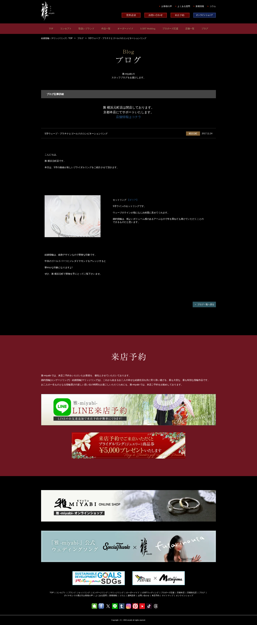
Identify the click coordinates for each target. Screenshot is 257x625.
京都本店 (181, 592)
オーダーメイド (125, 28)
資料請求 (131, 595)
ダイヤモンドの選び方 (73, 595)
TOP (51, 28)
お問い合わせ (143, 595)
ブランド (72, 592)
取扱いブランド (86, 28)
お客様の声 (166, 6)
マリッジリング (117, 592)
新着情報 (200, 6)
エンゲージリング (100, 592)
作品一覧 (105, 28)
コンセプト (66, 28)
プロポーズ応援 (170, 28)
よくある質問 (183, 6)
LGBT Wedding (147, 28)
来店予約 (155, 595)
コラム (213, 6)
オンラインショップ (184, 595)
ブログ (204, 28)
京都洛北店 (192, 592)
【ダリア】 (132, 200)
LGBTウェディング (150, 592)
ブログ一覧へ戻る (205, 304)
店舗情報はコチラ (128, 117)
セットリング (84, 592)
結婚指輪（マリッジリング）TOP (57, 38)
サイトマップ (167, 595)
